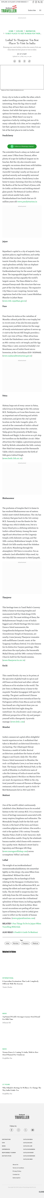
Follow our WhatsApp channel (24, 146)
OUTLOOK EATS (27, 1143)
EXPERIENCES (6, 1149)
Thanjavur (25, 943)
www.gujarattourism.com (23, 918)
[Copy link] (29, 61)
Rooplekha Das (7, 1058)
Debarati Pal (6, 1022)
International (8, 978)
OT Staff (23, 54)
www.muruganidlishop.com (15, 851)
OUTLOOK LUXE (27, 1146)
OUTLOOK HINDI (28, 1159)
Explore (19, 31)
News (4, 1013)
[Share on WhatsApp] (14, 61)
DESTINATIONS (6, 1139)
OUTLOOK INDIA (28, 1139)
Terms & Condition (18, 1168)
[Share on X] (19, 61)
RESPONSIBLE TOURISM (9, 1152)
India (7, 943)
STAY (3, 1143)
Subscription (16, 1178)
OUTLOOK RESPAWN (29, 1156)
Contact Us (16, 1174)
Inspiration (30, 31)
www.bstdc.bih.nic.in (12, 458)
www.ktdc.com (17, 722)
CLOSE (41, 1192)
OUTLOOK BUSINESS (29, 1149)
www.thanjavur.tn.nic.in (14, 660)
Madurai (35, 943)
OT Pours (6, 1084)
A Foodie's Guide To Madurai (25, 932)
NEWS (4, 1146)
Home (11, 31)
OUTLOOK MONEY (28, 1152)
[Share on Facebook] (24, 61)
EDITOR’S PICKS (6, 1156)
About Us (15, 1164)
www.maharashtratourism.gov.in (17, 356)
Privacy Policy (17, 1171)
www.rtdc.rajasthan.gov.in (14, 301)
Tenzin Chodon (7, 987)
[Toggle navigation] (40, 10)
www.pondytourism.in (27, 202)
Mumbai (15, 943)
